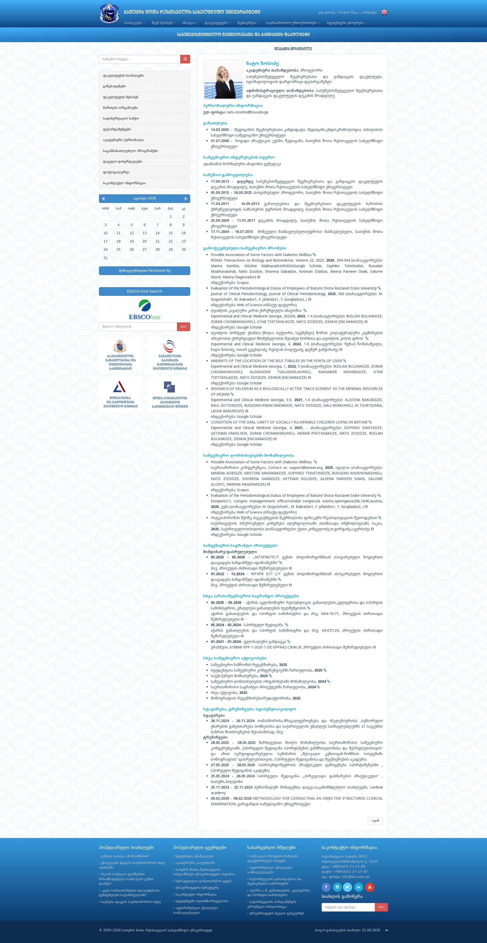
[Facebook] (326, 887)
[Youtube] (369, 887)
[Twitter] (347, 887)
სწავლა (189, 23)
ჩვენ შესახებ (162, 23)
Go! (183, 327)
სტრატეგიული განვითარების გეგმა (204, 881)
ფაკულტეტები (217, 23)
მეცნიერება (247, 23)
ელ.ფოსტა (327, 12)
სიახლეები (133, 23)
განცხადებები (114, 86)
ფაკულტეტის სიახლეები (123, 75)
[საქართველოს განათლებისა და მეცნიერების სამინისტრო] (120, 354)
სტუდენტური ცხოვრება (345, 23)
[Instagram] (337, 887)
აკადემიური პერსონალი (123, 140)
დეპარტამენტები (117, 129)
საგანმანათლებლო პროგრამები (130, 151)
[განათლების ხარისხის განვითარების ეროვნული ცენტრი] (169, 354)
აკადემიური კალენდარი (195, 863)
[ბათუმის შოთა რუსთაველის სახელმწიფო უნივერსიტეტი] (109, 13)
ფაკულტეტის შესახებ (120, 97)
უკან (375, 820)
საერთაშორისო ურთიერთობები (292, 23)
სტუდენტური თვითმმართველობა (202, 901)
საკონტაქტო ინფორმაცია (124, 183)
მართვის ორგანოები (120, 108)
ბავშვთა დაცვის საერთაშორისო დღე (131, 902)
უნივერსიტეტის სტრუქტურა (197, 887)
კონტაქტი (369, 12)
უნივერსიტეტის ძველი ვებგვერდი (277, 913)
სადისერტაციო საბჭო (121, 118)
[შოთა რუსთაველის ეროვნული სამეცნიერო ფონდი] (169, 394)
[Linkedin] (358, 887)
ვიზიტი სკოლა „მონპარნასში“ (125, 856)
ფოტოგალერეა (116, 172)
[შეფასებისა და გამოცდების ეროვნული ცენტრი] (120, 394)
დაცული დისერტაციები (122, 161)
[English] (383, 12)
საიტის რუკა (348, 12)
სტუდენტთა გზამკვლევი (195, 856)
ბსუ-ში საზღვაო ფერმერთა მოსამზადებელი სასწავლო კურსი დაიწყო (126, 879)
